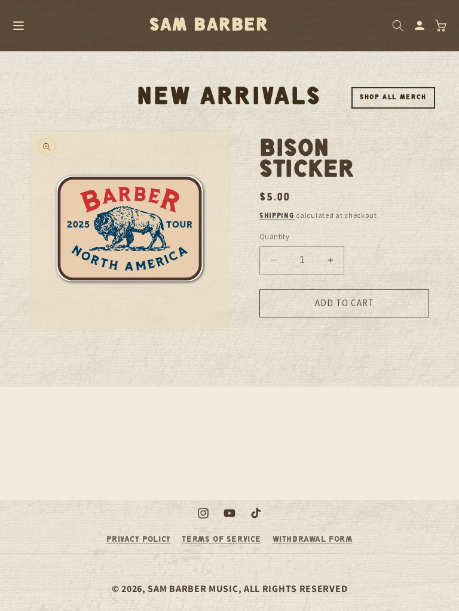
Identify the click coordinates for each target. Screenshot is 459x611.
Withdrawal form (313, 539)
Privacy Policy (138, 539)
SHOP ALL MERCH (393, 97)
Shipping (277, 215)
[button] (441, 25)
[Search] (398, 25)
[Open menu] (18, 26)
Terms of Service (221, 539)
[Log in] (419, 25)
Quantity (274, 237)
